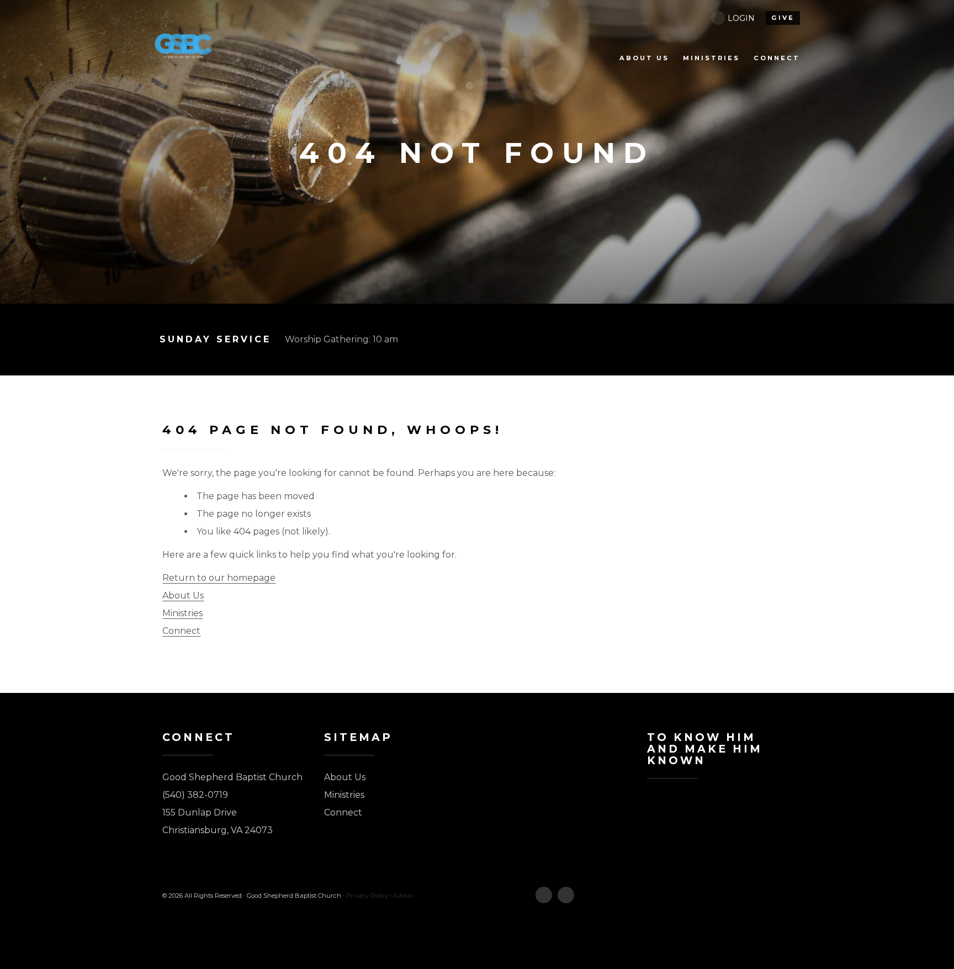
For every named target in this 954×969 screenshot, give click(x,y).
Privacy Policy (367, 895)
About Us (183, 595)
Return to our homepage (218, 578)
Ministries (182, 613)
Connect (181, 631)
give (782, 18)
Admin (403, 895)
